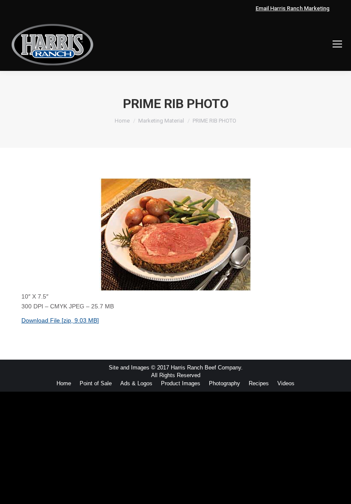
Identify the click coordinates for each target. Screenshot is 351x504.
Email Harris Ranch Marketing (293, 8)
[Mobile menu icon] (337, 44)
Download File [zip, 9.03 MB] (60, 320)
